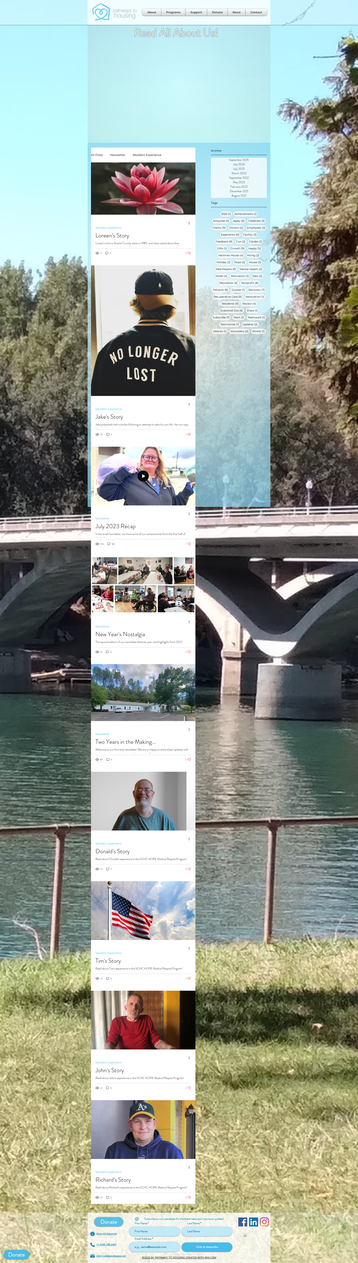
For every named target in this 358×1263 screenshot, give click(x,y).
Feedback (225, 241)
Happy (255, 248)
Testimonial (230, 324)
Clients (219, 227)
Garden (256, 241)
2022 (226, 214)
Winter (259, 331)
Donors (236, 227)
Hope (240, 262)
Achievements (246, 214)
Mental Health (251, 269)
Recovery (257, 290)
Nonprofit (250, 283)
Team (239, 317)
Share (253, 310)
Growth (238, 248)
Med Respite (226, 269)
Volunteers (240, 331)
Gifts (222, 248)
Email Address (143, 1238)
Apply (239, 220)
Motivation (240, 276)
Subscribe (222, 317)
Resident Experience (147, 155)
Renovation (255, 296)
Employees (257, 227)
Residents (231, 303)
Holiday (224, 262)
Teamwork (257, 317)
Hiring (254, 255)
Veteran (220, 331)
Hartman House (231, 255)
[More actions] (190, 223)
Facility (250, 234)
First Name (141, 1223)
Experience (231, 234)
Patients (221, 290)
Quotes (239, 290)
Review (249, 303)
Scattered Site (232, 310)
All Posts (97, 155)
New (258, 276)
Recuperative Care (228, 296)
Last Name (193, 1223)
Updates (251, 324)
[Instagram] (264, 1221)
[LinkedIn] (253, 1221)
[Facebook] (242, 1221)
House (256, 262)
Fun (241, 241)
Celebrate (257, 220)
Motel (222, 276)
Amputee (221, 220)
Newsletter (229, 283)
